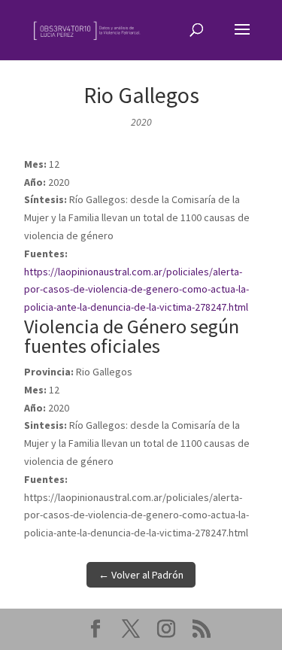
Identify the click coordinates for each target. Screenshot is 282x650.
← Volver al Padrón (141, 575)
